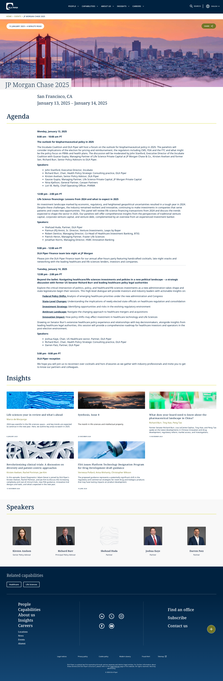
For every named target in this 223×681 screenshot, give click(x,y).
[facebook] (101, 626)
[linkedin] (101, 616)
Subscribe (177, 617)
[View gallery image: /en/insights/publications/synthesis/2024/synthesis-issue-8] (111, 400)
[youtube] (111, 626)
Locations (23, 631)
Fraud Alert (146, 656)
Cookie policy (103, 656)
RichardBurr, (155, 422)
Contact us (178, 625)
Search (197, 6)
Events (17, 16)
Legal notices (62, 656)
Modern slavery (125, 656)
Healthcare (14, 584)
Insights (122, 6)
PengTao (177, 422)
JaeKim (43, 472)
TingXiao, (167, 422)
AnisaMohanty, (103, 472)
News (21, 635)
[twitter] (111, 616)
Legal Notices (115, 666)
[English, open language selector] (208, 6)
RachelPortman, (31, 472)
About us (106, 6)
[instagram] (121, 616)
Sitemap (161, 656)
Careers (137, 6)
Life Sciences (31, 584)
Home (9, 16)
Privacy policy (83, 656)
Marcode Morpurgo (17, 419)
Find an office (181, 609)
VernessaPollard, (86, 472)
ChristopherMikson (121, 472)
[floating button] (211, 629)
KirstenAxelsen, (14, 472)
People (72, 6)
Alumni (21, 643)
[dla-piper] (12, 6)
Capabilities (88, 6)
